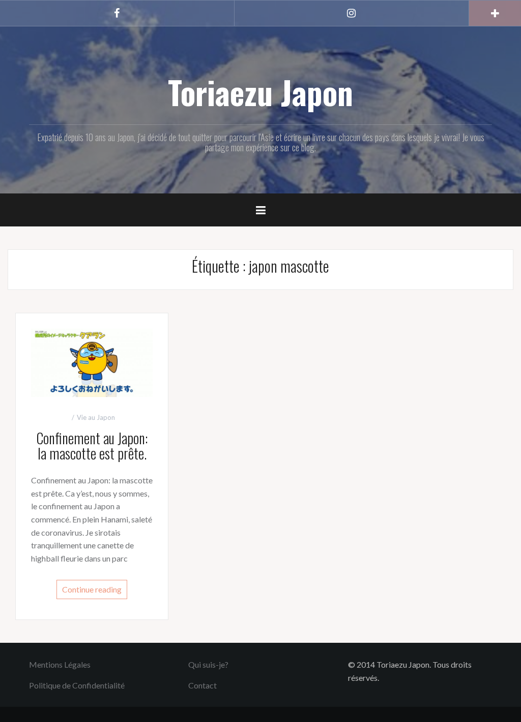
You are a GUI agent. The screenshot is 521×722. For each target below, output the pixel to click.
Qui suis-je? (208, 664)
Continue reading (92, 589)
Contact (202, 685)
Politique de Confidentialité (77, 685)
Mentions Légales (60, 664)
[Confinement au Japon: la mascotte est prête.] (92, 361)
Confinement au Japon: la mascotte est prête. (92, 446)
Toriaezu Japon (260, 92)
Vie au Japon (96, 417)
